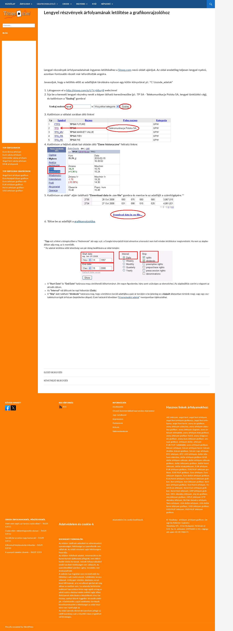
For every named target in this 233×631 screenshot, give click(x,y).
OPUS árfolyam (194, 497)
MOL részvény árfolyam (181, 494)
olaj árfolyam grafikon (176, 497)
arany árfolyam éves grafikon (196, 433)
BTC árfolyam (172, 454)
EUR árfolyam (201, 466)
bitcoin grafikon (181, 451)
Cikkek (65, 4)
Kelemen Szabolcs (181, 523)
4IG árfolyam (172, 417)
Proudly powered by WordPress (19, 627)
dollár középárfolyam (184, 466)
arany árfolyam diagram (189, 430)
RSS (64, 407)
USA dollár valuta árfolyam (15, 158)
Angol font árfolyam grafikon (15, 175)
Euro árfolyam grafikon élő (14, 181)
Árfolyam (25, 4)
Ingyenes (80, 4)
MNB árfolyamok (10, 164)
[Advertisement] (127, 41)
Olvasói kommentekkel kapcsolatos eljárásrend (133, 411)
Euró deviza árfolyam (12, 152)
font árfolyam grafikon (194, 482)
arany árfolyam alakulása (177, 427)
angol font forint (180, 423)
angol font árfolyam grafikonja (179, 420)
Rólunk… (117, 427)
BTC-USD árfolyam (188, 454)
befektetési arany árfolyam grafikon (192, 445)
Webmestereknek (120, 431)
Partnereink (118, 423)
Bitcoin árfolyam (173, 448)
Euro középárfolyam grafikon (15, 178)
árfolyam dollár (186, 442)
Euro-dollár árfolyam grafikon (196, 476)
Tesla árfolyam (172, 503)
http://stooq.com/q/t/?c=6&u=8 (85, 90)
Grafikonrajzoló (46, 4)
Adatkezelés (118, 407)
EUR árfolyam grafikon (13, 184)
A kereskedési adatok (128, 297)
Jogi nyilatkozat (119, 415)
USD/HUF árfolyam (175, 509)
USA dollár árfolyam (189, 503)
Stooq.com (124, 70)
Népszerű (106, 4)
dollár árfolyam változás (176, 460)
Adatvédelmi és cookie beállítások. (128, 520)
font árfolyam (177, 482)
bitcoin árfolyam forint (192, 448)
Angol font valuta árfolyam (14, 161)
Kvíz (94, 4)
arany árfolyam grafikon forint (179, 436)
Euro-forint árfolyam (175, 479)
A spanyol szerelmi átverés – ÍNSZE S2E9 (23, 552)
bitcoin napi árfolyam (198, 451)
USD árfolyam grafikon (13, 191)
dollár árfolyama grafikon (186, 463)
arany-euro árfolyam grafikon (191, 439)
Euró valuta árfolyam (12, 155)
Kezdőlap (10, 4)
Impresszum (118, 419)
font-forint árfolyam (196, 485)
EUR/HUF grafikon (180, 473)
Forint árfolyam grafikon (13, 188)
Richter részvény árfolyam (194, 500)
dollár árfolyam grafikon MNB (193, 457)
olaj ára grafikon (200, 494)
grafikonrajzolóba (84, 221)
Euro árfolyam (196, 473)
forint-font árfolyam (179, 491)
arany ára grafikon (196, 423)
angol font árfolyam (198, 417)
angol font (183, 417)
